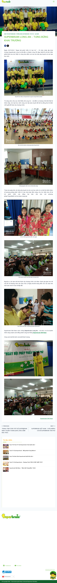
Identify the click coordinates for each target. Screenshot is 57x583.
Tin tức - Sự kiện (34, 34)
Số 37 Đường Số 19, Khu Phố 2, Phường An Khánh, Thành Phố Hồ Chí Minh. (22, 525)
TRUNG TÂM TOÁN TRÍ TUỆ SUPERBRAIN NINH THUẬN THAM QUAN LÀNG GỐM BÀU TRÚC (14, 429)
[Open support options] (51, 574)
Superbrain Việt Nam (39, 332)
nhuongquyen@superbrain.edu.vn (24, 531)
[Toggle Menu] (53, 1)
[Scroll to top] (3, 578)
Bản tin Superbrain (9, 34)
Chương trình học (7, 545)
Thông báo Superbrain (22, 34)
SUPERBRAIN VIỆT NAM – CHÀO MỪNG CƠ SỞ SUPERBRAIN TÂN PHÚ (43, 428)
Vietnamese (7, 576)
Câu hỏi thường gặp (7, 548)
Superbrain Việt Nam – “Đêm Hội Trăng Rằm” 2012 (22, 468)
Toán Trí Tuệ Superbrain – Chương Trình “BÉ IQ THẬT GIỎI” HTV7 (26, 462)
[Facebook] (5, 46)
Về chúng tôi (5, 543)
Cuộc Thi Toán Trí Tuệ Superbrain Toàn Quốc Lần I (22, 444)
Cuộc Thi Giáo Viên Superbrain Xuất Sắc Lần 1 (21, 456)
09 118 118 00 (9, 527)
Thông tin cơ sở (6, 553)
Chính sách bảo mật (7, 556)
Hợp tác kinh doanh (7, 551)
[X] (8, 46)
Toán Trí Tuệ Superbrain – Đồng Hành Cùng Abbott (22, 450)
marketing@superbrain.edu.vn (27, 529)
